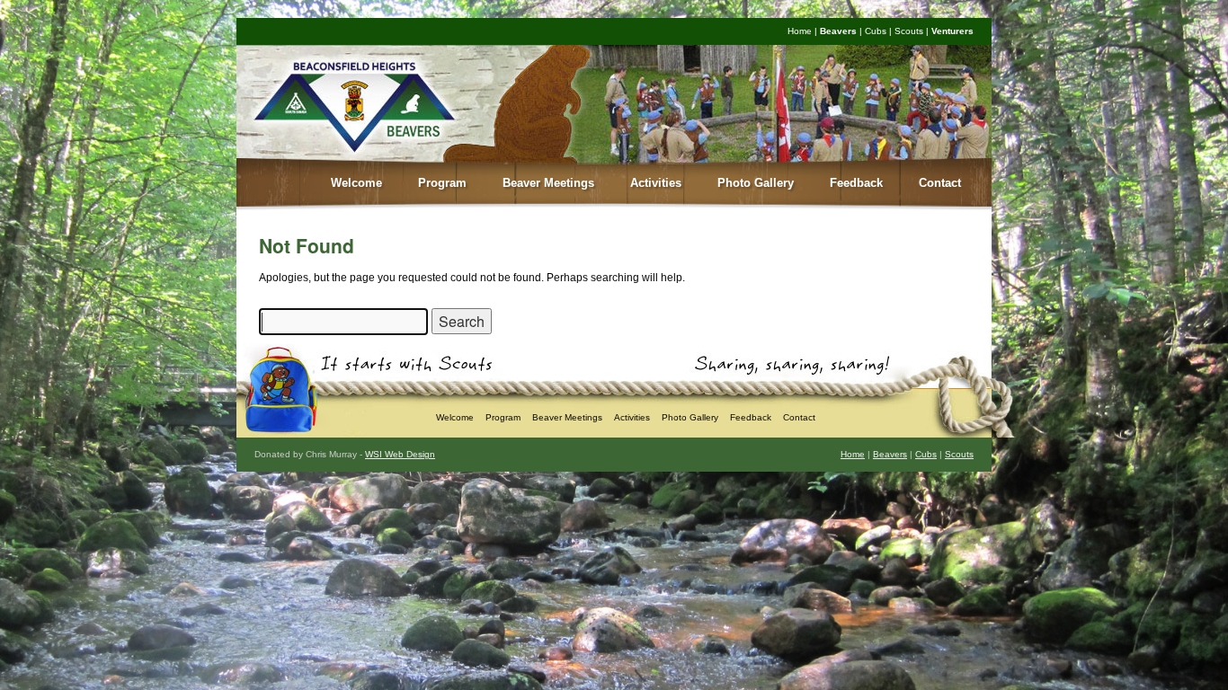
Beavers (838, 31)
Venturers (952, 31)
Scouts (908, 31)
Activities (655, 183)
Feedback (856, 183)
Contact (940, 183)
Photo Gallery (755, 183)
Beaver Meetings (548, 183)
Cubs (875, 31)
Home (800, 31)
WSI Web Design (400, 454)
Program (442, 183)
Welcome (356, 183)
